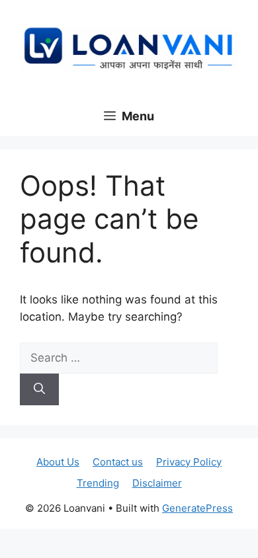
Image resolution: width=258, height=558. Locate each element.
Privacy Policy (189, 462)
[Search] (39, 389)
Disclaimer (157, 483)
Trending (98, 483)
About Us (57, 462)
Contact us (118, 462)
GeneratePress (197, 508)
